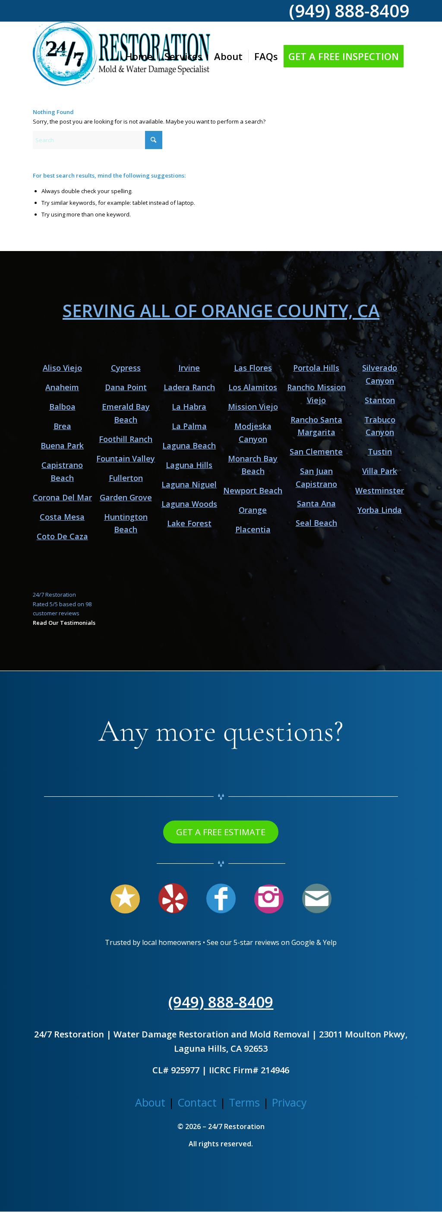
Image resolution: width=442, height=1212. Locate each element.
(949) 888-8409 (220, 1002)
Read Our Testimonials (64, 623)
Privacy (289, 1102)
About (150, 1102)
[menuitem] (139, 56)
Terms (244, 1102)
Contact (197, 1102)
